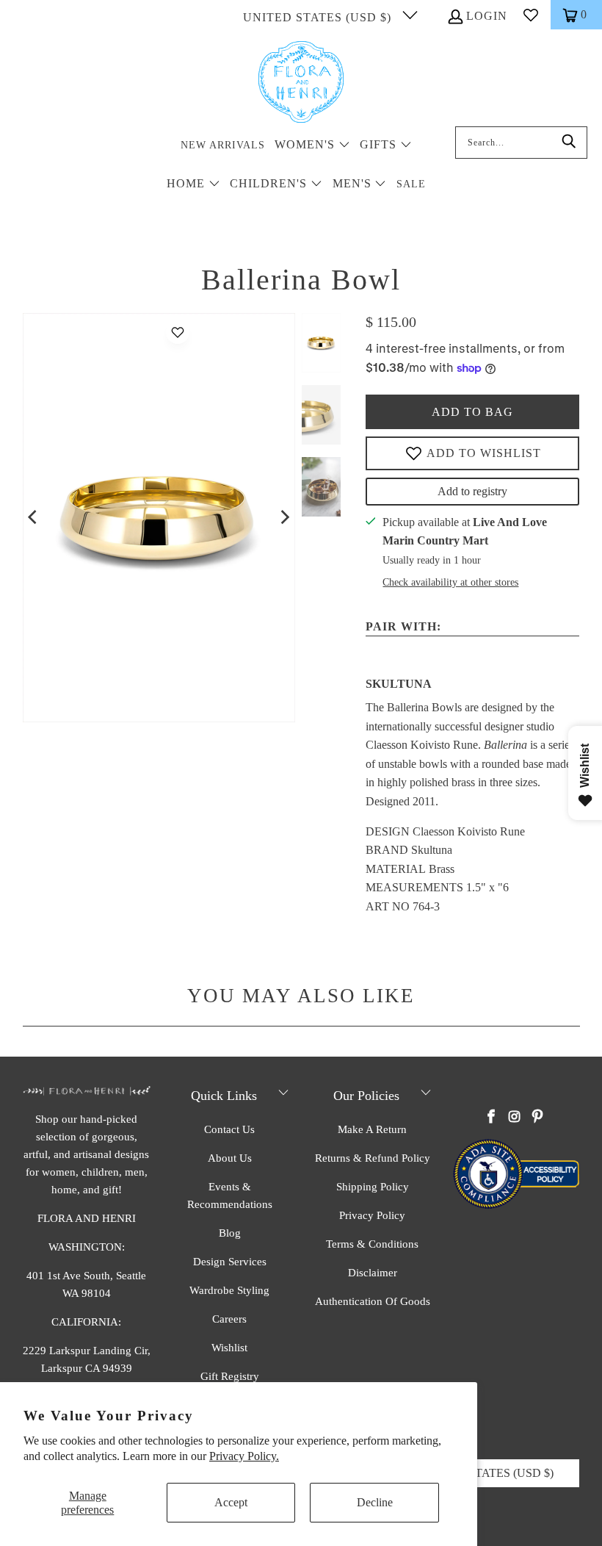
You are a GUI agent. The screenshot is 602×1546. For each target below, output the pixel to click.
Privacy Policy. (244, 1456)
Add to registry (472, 491)
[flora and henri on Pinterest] (537, 1118)
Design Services (229, 1262)
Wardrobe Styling (229, 1290)
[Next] (284, 517)
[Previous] (34, 517)
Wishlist (229, 1347)
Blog (230, 1233)
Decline (375, 1502)
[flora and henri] (301, 83)
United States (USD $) (319, 17)
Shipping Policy (372, 1187)
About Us (230, 1158)
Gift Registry (229, 1376)
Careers (229, 1319)
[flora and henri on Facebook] (492, 1118)
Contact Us (229, 1129)
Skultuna (399, 683)
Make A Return (372, 1129)
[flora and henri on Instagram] (514, 1118)
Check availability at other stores (450, 582)
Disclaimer (372, 1273)
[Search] (569, 142)
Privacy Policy (372, 1215)
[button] (312, 145)
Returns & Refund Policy (372, 1158)
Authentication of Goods (372, 1301)
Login (486, 16)
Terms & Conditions (372, 1244)
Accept (230, 1502)
